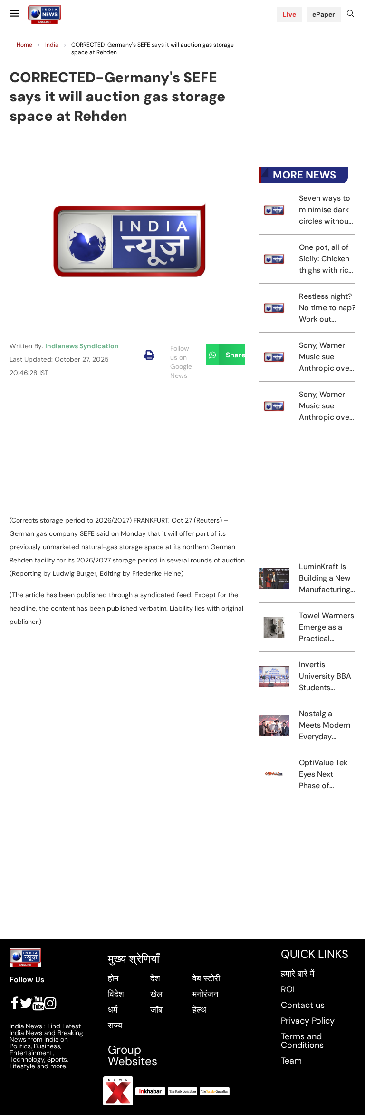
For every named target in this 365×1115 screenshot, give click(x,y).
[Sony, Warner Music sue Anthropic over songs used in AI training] (274, 356)
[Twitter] (26, 1003)
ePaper (323, 14)
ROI (288, 989)
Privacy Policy (308, 1020)
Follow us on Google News (181, 362)
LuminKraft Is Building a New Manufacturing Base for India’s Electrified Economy (326, 578)
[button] (149, 354)
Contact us (303, 1005)
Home (24, 45)
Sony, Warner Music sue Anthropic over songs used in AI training (325, 357)
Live (289, 14)
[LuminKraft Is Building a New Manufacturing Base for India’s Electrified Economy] (274, 578)
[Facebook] (14, 1003)
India (51, 45)
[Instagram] (50, 1003)
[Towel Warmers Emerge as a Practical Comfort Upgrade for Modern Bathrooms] (274, 627)
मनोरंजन (205, 994)
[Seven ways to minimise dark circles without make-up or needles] (274, 209)
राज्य (115, 1025)
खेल (156, 994)
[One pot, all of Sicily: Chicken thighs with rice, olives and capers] (274, 258)
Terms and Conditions (302, 1040)
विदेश (116, 994)
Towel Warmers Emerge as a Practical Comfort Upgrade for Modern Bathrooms (326, 627)
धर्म (112, 1010)
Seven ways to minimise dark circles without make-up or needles (325, 210)
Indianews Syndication (82, 346)
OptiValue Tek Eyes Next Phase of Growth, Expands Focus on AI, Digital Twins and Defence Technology (325, 774)
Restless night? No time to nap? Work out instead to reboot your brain (327, 308)
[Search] (350, 14)
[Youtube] (38, 1003)
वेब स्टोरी (206, 978)
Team (291, 1060)
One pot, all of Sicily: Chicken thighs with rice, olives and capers (326, 259)
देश (155, 978)
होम (113, 978)
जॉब (156, 1010)
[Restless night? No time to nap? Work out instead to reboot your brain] (274, 307)
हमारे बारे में (297, 973)
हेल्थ (199, 1010)
